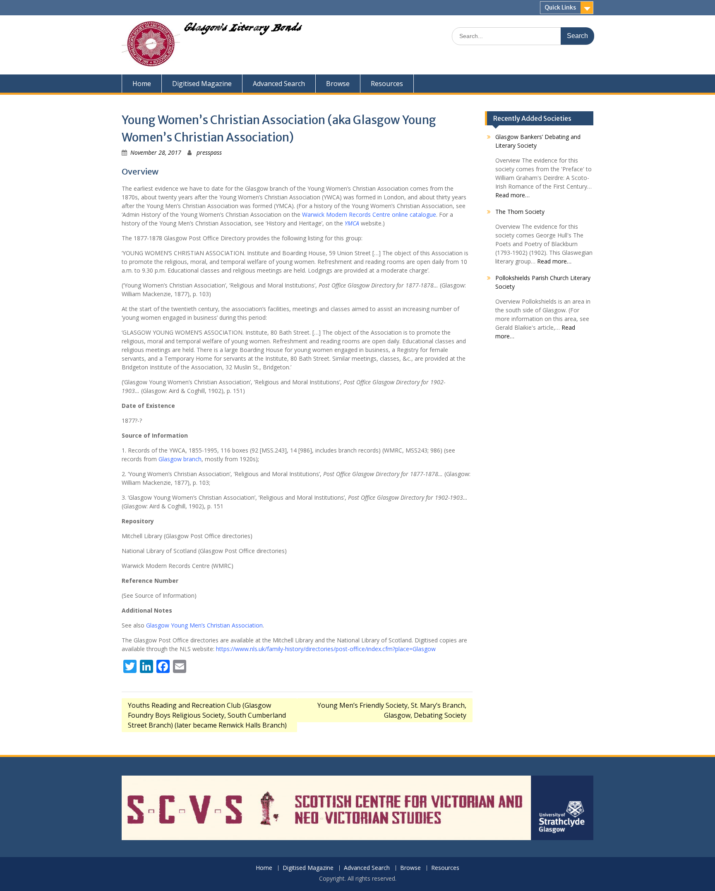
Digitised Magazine (202, 83)
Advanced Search (279, 83)
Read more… (512, 195)
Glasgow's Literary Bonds (242, 29)
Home (141, 83)
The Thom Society (520, 212)
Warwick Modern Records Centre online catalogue (369, 214)
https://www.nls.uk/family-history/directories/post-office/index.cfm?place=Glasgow (326, 649)
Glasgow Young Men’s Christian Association (204, 625)
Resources (387, 83)
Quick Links (560, 7)
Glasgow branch (180, 459)
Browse (338, 83)
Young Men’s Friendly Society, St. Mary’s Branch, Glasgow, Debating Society (391, 710)
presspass (209, 152)
